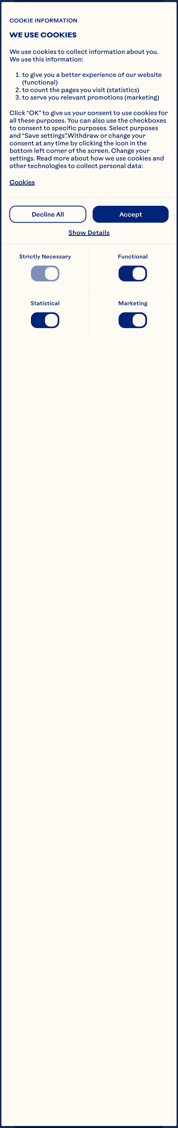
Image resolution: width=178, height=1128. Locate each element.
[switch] (45, 273)
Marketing (132, 303)
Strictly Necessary (45, 256)
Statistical (45, 303)
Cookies (22, 182)
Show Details (89, 232)
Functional (133, 256)
